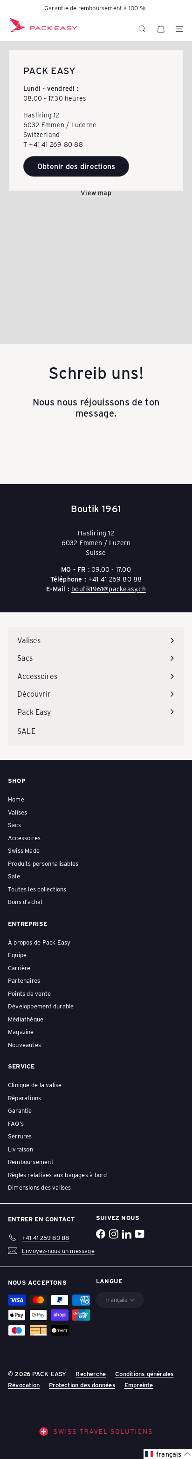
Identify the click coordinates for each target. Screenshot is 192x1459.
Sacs (14, 825)
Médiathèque (25, 1019)
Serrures (20, 1136)
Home (16, 799)
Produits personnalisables (43, 863)
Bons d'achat (25, 901)
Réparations (24, 1098)
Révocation (24, 1385)
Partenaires (24, 980)
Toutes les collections (37, 889)
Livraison (20, 1149)
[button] (168, 1454)
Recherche (90, 1373)
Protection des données (82, 1385)
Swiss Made (24, 850)
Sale (14, 876)
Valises (17, 812)
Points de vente (29, 993)
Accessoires (24, 838)
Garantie (20, 1110)
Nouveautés (24, 1044)
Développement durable (41, 1006)
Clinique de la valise (35, 1085)
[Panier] (160, 29)
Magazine (21, 1031)
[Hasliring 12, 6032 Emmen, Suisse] (96, 192)
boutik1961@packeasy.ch (108, 588)
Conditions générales (144, 1373)
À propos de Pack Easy (39, 942)
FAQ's (16, 1123)
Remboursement (31, 1161)
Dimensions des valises (39, 1187)
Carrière (19, 968)
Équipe (17, 955)
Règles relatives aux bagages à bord (57, 1174)
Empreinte (138, 1385)
